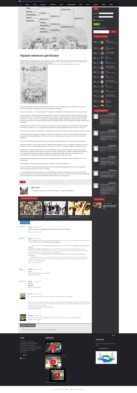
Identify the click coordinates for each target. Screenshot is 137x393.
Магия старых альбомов (110, 96)
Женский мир (108, 58)
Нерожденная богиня (74, 216)
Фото (87, 4)
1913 (28, 182)
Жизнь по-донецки (109, 52)
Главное (107, 40)
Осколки (95, 4)
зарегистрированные (31, 329)
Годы (80, 4)
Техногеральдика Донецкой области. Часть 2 (111, 43)
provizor (30, 227)
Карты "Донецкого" (108, 203)
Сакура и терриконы (109, 53)
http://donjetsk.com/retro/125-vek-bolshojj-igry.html (40, 307)
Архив (111, 4)
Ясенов (30, 294)
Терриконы (52, 4)
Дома (103, 4)
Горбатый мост (108, 106)
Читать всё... (103, 126)
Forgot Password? (101, 28)
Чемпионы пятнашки (110, 63)
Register (94, 28)
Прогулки (43, 4)
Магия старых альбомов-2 (111, 82)
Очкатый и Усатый (109, 77)
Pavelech (30, 269)
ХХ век (61, 4)
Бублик (30, 238)
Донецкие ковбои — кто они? (52, 216)
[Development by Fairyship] (77, 389)
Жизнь (27, 4)
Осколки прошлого (109, 80)
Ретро (34, 4)
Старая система (108, 87)
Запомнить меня (99, 20)
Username (96, 13)
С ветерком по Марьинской (108, 102)
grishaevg (30, 315)
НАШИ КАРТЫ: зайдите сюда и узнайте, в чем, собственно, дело (110, 207)
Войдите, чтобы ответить (34, 231)
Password (95, 16)
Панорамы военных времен (27, 216)
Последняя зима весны (110, 67)
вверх (113, 335)
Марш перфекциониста (110, 91)
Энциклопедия (71, 4)
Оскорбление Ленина (110, 72)
